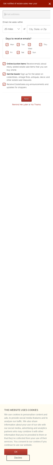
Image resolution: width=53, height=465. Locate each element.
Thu (45, 44)
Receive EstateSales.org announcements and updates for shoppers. (27, 85)
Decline (18, 457)
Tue (23, 44)
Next (26, 99)
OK (15, 452)
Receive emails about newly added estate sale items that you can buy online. (27, 67)
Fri (11, 52)
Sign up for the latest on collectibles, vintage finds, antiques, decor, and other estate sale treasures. (28, 77)
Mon (12, 44)
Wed (30, 49)
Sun (34, 52)
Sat (22, 52)
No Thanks (36, 104)
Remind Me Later (20, 104)
